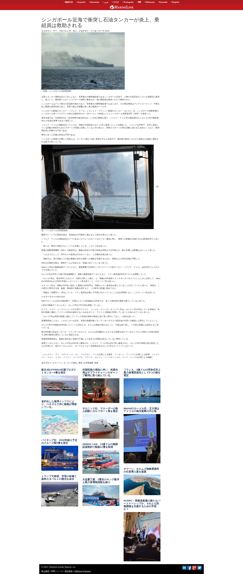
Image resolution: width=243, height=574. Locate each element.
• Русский (162, 2)
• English (175, 2)
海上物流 (45, 571)
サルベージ (57, 363)
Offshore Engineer (82, 571)
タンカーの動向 (70, 363)
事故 (80, 363)
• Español (81, 2)
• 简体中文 (68, 2)
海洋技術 (69, 571)
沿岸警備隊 (88, 363)
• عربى (105, 2)
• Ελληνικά (149, 2)
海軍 (96, 363)
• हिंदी (139, 2)
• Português (128, 2)
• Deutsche (94, 2)
